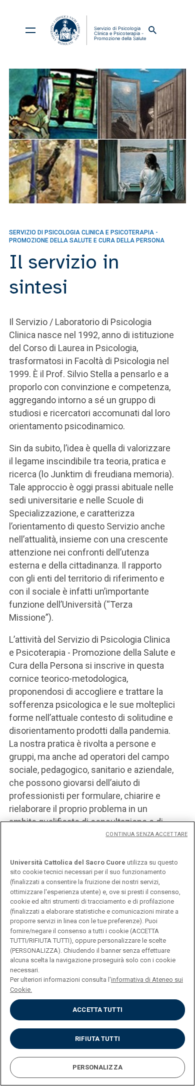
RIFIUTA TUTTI (97, 1038)
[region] (97, 953)
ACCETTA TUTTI (97, 1009)
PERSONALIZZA (97, 1067)
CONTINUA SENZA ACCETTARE (147, 834)
